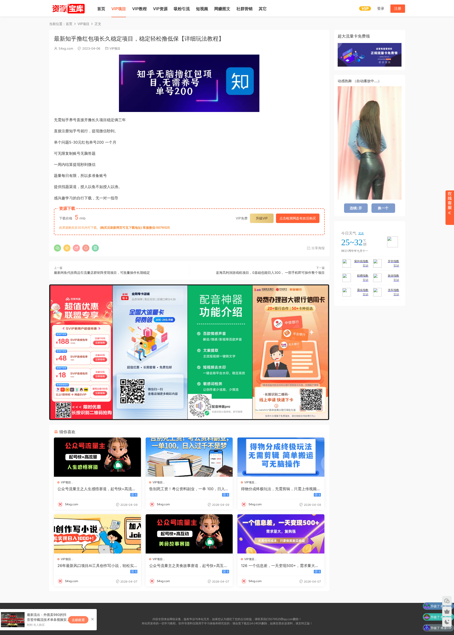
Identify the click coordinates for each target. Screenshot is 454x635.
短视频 (202, 8)
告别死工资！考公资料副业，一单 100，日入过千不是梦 (189, 488)
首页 (101, 8)
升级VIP (262, 218)
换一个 (383, 208)
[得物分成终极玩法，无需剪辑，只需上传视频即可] (280, 457)
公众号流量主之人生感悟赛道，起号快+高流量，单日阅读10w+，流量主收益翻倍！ (94, 488)
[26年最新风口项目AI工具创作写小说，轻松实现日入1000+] (97, 533)
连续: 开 (356, 208)
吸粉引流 (182, 8)
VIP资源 (160, 8)
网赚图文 (222, 8)
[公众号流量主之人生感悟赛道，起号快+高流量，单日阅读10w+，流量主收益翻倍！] (97, 457)
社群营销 (244, 8)
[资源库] (68, 8)
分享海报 (317, 248)
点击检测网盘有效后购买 (297, 218)
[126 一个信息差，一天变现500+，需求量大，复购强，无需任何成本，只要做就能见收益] (280, 533)
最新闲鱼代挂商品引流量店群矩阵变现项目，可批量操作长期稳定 (102, 272)
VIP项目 (118, 8)
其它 (263, 8)
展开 (449, 207)
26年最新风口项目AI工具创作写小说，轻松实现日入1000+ (95, 565)
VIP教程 (139, 8)
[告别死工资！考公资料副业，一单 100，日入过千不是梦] (189, 457)
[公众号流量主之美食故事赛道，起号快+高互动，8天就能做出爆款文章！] (189, 533)
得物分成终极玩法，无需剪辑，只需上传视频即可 (280, 488)
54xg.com (66, 48)
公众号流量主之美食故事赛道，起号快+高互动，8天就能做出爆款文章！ (186, 565)
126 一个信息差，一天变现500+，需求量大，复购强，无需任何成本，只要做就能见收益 (280, 565)
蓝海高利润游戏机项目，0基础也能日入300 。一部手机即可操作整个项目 (270, 272)
